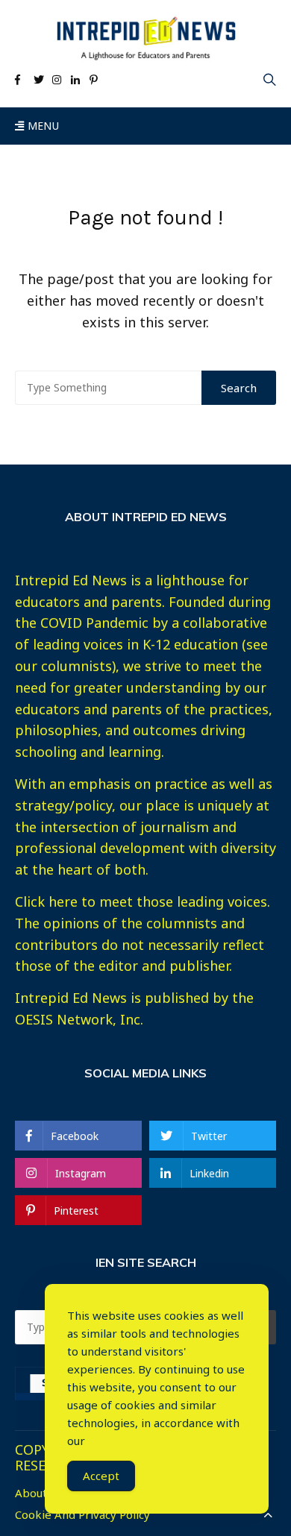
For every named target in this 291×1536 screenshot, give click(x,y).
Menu (41, 126)
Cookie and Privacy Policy (82, 1514)
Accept (101, 1475)
